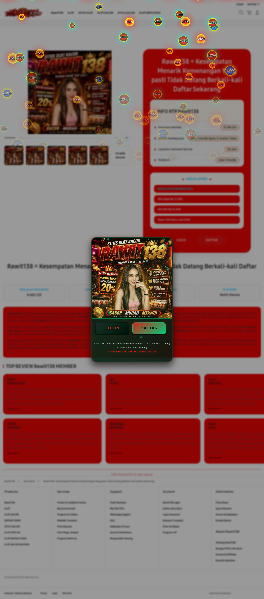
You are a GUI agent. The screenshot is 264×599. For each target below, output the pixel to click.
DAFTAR (149, 328)
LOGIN (112, 328)
